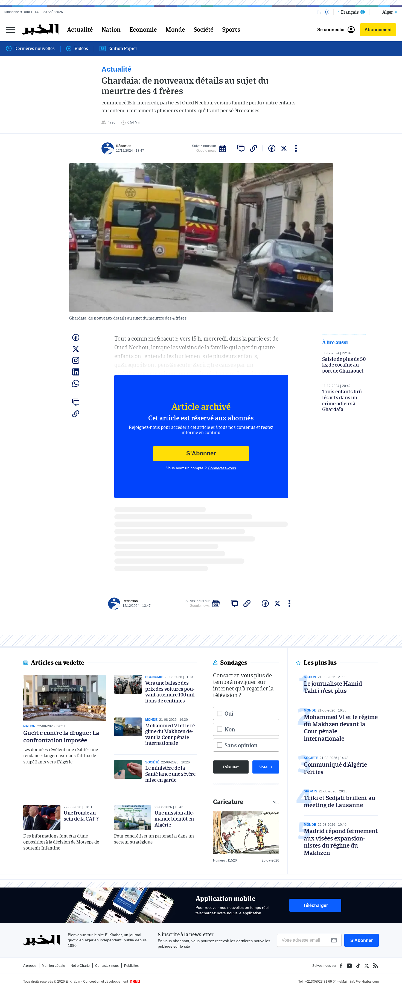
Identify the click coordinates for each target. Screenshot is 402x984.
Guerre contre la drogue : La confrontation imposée (61, 736)
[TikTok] (358, 965)
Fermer (10, 29)
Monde (175, 29)
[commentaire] (240, 148)
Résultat (231, 767)
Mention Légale (53, 966)
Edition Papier (122, 48)
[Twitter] (367, 965)
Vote (263, 767)
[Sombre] (319, 12)
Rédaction (123, 146)
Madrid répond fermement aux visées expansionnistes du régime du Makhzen (341, 842)
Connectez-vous (222, 468)
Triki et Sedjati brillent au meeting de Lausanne (339, 801)
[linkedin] (75, 372)
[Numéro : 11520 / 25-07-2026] (246, 832)
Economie (143, 29)
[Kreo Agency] (134, 981)
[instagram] (75, 360)
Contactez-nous (107, 966)
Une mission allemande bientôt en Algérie (174, 818)
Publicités (131, 966)
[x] (284, 148)
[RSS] (375, 965)
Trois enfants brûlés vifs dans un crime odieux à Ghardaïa (342, 400)
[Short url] (253, 148)
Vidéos (81, 48)
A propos (29, 966)
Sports (231, 29)
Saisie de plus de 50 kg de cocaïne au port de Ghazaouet (344, 364)
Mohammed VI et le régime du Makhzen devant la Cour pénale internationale (170, 734)
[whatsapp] (75, 383)
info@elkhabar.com (364, 981)
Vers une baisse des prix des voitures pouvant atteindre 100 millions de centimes (170, 691)
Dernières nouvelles (34, 48)
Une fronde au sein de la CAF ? (81, 815)
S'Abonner (201, 453)
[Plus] (296, 148)
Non (230, 729)
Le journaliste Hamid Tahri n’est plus (333, 687)
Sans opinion (241, 745)
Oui (229, 713)
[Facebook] (341, 965)
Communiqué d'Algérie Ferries (335, 768)
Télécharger (315, 905)
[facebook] (271, 148)
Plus (276, 803)
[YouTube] (349, 965)
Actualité (80, 29)
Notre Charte (80, 966)
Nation (111, 29)
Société (203, 29)
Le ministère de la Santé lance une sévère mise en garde (170, 773)
